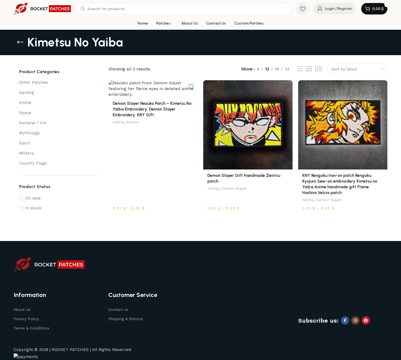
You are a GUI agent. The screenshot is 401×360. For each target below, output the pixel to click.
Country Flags (33, 163)
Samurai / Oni (32, 122)
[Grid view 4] (318, 69)
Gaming (26, 92)
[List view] (300, 69)
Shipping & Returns (125, 319)
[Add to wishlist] (191, 86)
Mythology (29, 132)
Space (25, 112)
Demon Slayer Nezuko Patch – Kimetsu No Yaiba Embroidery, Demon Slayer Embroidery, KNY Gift (152, 109)
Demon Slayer (234, 188)
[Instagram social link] (355, 320)
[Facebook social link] (345, 320)
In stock (33, 208)
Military (26, 153)
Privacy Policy (26, 319)
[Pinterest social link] (366, 320)
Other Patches (33, 82)
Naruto (132, 122)
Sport (24, 143)
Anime (25, 102)
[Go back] (20, 42)
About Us (22, 309)
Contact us (118, 309)
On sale (33, 198)
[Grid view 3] (309, 69)
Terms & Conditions (31, 328)
